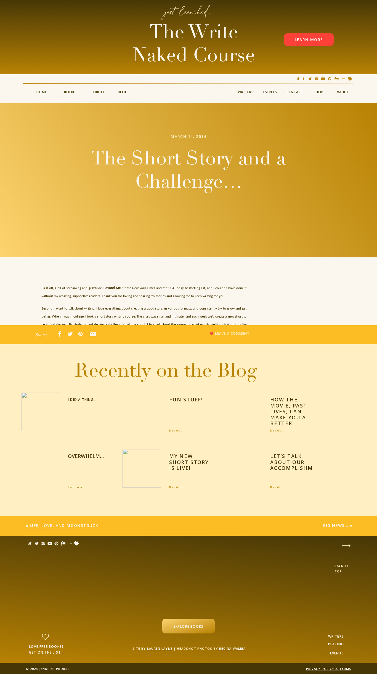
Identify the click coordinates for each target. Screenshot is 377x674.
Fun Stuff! (186, 399)
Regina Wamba (232, 648)
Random (176, 430)
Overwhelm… (86, 456)
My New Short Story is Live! (189, 462)
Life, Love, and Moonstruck (64, 525)
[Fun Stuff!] (142, 412)
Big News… (336, 525)
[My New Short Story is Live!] (142, 468)
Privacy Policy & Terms (328, 669)
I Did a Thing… (82, 399)
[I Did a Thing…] (41, 412)
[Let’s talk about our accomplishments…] (243, 468)
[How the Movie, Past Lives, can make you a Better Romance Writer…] (243, 412)
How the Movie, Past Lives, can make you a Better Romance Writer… (288, 417)
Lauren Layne (159, 648)
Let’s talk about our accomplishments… (301, 462)
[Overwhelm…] (41, 468)
